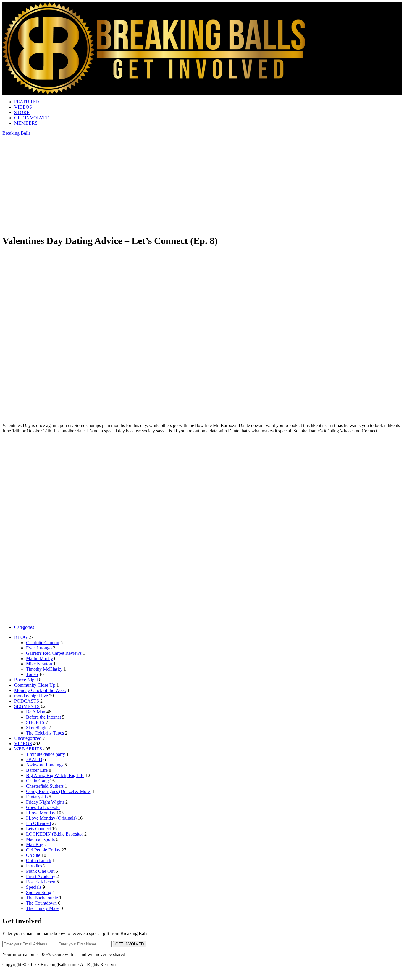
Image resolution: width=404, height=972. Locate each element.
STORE (22, 112)
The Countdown (41, 903)
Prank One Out (40, 871)
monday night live (31, 695)
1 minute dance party (45, 754)
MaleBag (34, 844)
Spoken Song (38, 892)
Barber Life (37, 770)
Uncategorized (27, 738)
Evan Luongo (39, 647)
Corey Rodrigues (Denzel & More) (58, 791)
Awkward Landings (44, 764)
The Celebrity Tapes (45, 732)
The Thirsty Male (42, 908)
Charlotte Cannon (42, 642)
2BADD (34, 759)
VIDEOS (23, 107)
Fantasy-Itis (37, 796)
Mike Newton (39, 663)
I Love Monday (40, 812)
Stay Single (36, 727)
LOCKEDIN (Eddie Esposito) (54, 833)
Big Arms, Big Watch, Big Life (55, 775)
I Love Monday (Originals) (51, 817)
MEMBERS (26, 123)
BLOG (21, 637)
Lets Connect (38, 828)
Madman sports (40, 839)
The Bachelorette (42, 897)
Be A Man (35, 711)
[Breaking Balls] (153, 92)
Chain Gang (37, 780)
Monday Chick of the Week (40, 690)
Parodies (34, 865)
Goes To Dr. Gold (43, 807)
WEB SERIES (28, 748)
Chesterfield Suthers (45, 786)
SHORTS (35, 722)
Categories (24, 627)
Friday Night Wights (45, 802)
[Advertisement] (202, 294)
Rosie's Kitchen (40, 881)
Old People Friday (43, 849)
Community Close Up (34, 685)
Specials (33, 887)
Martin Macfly (39, 658)
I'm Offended (38, 823)
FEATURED (26, 101)
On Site (33, 855)
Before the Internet (43, 716)
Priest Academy (40, 876)
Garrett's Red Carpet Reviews (54, 653)
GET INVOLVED (32, 117)
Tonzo (32, 674)
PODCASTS (26, 701)
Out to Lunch (38, 860)
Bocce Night (26, 679)
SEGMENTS (27, 706)
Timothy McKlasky (44, 669)
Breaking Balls (16, 133)
